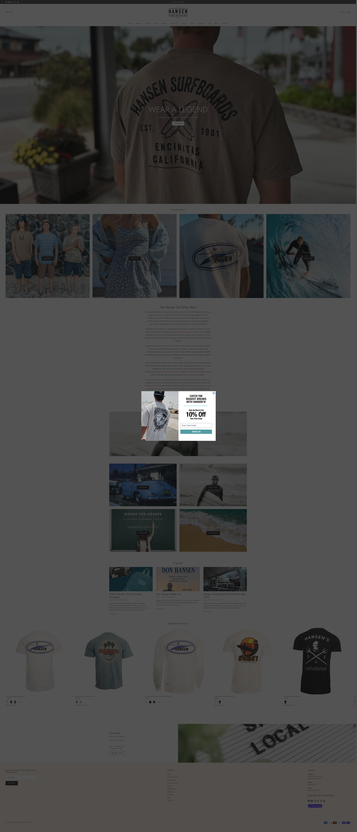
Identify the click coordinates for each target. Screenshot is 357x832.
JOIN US (196, 431)
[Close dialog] (214, 393)
